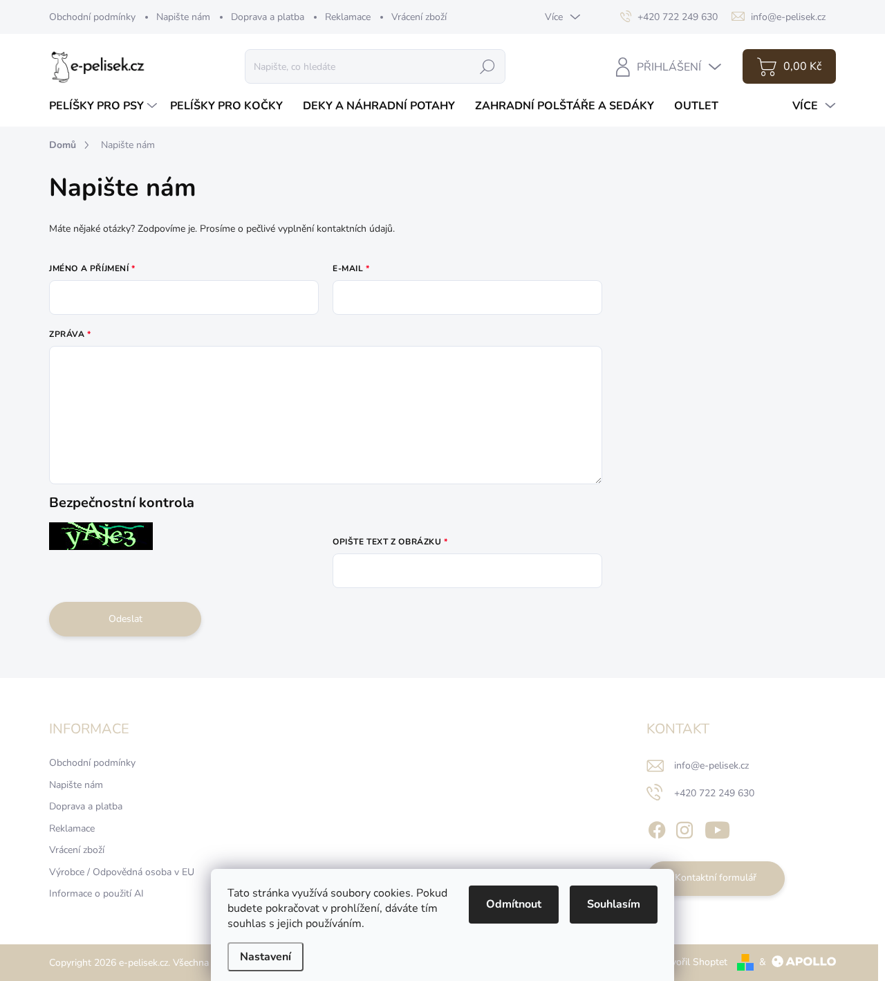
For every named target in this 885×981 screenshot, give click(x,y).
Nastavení (265, 956)
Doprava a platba (267, 17)
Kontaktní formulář (715, 877)
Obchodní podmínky (92, 17)
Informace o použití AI (96, 893)
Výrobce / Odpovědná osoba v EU (121, 872)
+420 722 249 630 (714, 793)
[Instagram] (684, 827)
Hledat (487, 66)
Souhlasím (613, 904)
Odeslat (125, 618)
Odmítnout (513, 904)
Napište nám (183, 17)
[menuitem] (104, 106)
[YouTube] (717, 827)
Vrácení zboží (419, 17)
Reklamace (348, 17)
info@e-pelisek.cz (711, 765)
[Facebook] (656, 827)
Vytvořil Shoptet (691, 962)
